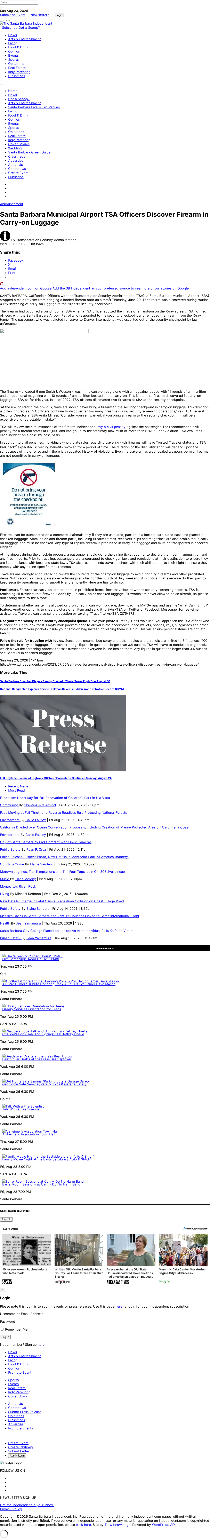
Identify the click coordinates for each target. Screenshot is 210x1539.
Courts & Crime (12, 864)
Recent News (18, 786)
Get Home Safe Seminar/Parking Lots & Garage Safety (44, 1084)
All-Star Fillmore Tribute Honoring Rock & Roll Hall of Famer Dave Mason (58, 984)
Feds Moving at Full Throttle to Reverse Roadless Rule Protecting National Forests (63, 812)
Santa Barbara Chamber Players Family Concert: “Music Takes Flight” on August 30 (55, 681)
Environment (10, 820)
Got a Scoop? (29, 27)
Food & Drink (18, 47)
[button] (27, 1259)
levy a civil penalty (111, 427)
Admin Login (17, 1455)
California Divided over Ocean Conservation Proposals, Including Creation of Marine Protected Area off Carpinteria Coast (94, 827)
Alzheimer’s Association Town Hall (28, 1134)
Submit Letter (18, 1451)
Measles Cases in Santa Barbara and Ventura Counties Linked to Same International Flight (69, 916)
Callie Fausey (35, 820)
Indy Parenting (19, 72)
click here (83, 1525)
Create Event (18, 173)
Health (5, 923)
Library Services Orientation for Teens (31, 1009)
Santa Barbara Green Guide (29, 152)
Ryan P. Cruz (36, 849)
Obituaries (16, 64)
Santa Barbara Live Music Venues (34, 107)
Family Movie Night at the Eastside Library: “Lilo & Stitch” (46, 1159)
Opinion (14, 51)
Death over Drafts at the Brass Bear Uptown (36, 1059)
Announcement (11, 204)
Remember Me (15, 1329)
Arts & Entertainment (24, 39)
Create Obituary (20, 1447)
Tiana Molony (25, 879)
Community (9, 805)
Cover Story (17, 1396)
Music (5, 879)
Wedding (15, 148)
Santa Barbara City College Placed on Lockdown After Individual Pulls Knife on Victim (66, 931)
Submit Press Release (24, 1412)
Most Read (16, 790)
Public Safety (11, 849)
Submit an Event (12, 15)
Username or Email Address (21, 1314)
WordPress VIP (163, 1525)
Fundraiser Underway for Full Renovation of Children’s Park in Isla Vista (55, 798)
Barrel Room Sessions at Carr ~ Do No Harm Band (41, 1184)
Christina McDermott (40, 805)
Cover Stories (19, 144)
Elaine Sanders (41, 864)
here (118, 1306)
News (12, 35)
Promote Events (20, 1428)
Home (12, 91)
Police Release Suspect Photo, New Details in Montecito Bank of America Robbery (64, 857)
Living (12, 43)
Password (7, 1321)
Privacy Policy (11, 1509)
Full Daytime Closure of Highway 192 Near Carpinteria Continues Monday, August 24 (56, 778)
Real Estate (17, 68)
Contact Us (17, 169)
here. (41, 1344)
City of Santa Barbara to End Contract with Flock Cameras (45, 842)
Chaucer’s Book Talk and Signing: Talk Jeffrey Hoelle (43, 1034)
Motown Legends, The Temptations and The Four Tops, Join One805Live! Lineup (62, 872)
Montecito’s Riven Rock (18, 886)
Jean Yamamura (28, 923)
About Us (15, 164)
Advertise (15, 160)
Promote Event (19, 1372)
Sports (13, 59)
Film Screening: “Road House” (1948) (30, 959)
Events (13, 55)
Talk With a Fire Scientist (21, 1109)
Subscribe (10, 27)
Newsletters (40, 15)
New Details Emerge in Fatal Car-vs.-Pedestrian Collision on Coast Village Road (62, 901)
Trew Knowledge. (118, 1525)
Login (59, 15)
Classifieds (16, 76)
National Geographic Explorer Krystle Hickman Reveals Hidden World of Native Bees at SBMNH (62, 689)
